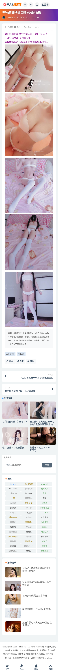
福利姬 (29, 532)
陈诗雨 (44, 546)
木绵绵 (29, 517)
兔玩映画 (28, 493)
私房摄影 (11, 18)
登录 (46, 5)
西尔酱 (13, 541)
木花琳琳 (44, 517)
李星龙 (13, 522)
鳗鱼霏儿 (44, 551)
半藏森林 (28, 498)
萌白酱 (21, 354)
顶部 (51, 669)
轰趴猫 (13, 546)
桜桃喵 (13, 527)
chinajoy (13, 484)
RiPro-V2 (22, 647)
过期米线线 (28, 546)
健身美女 (44, 489)
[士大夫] (4, 17)
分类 (22, 669)
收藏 (11, 361)
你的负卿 (28, 489)
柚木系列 (44, 522)
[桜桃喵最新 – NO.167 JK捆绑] (13, 613)
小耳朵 (13, 513)
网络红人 (44, 532)
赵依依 (44, 541)
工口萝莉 (10, 354)
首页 (18, 27)
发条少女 (28, 503)
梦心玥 (29, 527)
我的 (36, 669)
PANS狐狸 (29, 484)
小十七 (29, 508)
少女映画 (28, 513)
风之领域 (13, 551)
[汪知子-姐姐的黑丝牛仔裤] (13, 599)
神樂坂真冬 (13, 532)
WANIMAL (13, 489)
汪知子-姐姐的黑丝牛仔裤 (34, 596)
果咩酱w (28, 522)
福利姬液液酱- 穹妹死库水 (14, 422)
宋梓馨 (44, 503)
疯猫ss (44, 527)
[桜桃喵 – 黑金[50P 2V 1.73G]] (43, 436)
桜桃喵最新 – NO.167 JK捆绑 (36, 609)
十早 (13, 498)
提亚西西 (13, 517)
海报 (21, 361)
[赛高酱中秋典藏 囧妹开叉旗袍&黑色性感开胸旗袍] (43, 413)
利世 (44, 493)
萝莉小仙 (44, 537)
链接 (31, 361)
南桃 (44, 498)
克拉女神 (13, 493)
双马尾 (13, 503)
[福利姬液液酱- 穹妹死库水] (15, 412)
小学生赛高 (44, 508)
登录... (9, 465)
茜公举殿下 (13, 537)
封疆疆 (13, 508)
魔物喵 (29, 551)
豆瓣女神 (28, 541)
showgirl (44, 484)
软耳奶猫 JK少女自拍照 (13, 448)
